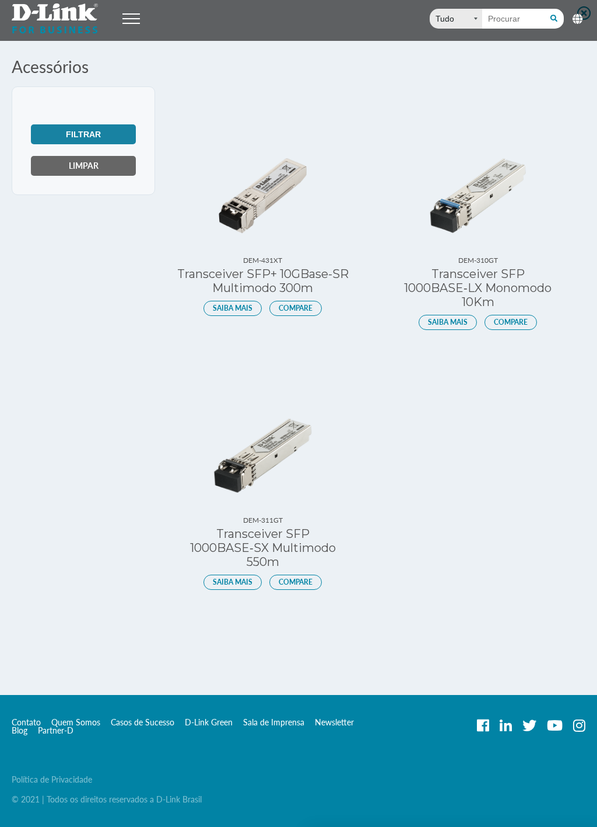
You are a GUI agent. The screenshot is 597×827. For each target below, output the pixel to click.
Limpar (84, 166)
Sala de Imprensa (273, 722)
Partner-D (55, 730)
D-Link (55, 18)
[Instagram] (579, 725)
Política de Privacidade (52, 779)
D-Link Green (209, 722)
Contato (26, 722)
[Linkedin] (506, 725)
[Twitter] (529, 725)
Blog (19, 730)
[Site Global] (576, 16)
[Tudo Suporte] (456, 19)
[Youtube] (555, 725)
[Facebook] (483, 725)
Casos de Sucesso (142, 722)
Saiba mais (232, 308)
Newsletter (334, 722)
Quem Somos (75, 722)
